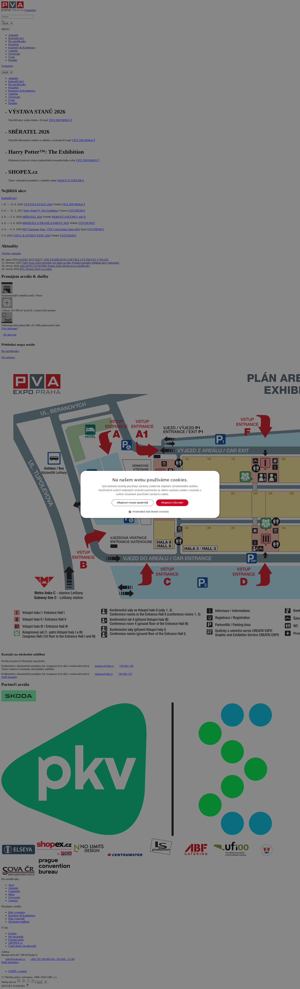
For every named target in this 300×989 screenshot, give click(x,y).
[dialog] (150, 494)
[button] (150, 512)
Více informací (177, 494)
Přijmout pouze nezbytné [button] (132, 502)
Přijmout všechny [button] (172, 502)
